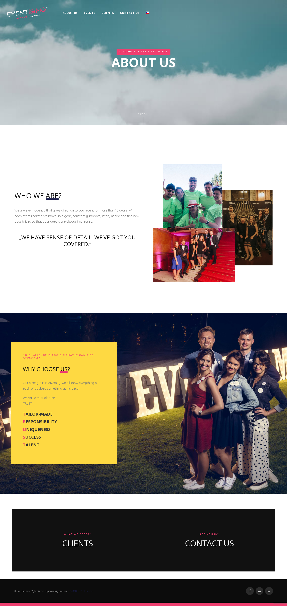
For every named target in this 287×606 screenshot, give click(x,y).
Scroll (143, 114)
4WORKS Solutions (80, 591)
